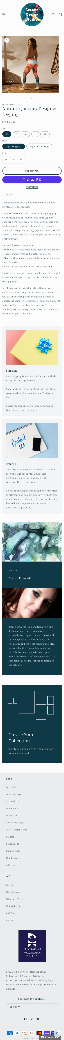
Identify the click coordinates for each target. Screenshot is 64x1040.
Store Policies (13, 891)
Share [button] (9, 194)
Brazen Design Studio (34, 1039)
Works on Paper (14, 794)
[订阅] (54, 1007)
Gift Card (10, 913)
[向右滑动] (38, 98)
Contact (10, 920)
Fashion (10, 836)
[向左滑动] (25, 98)
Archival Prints (14, 801)
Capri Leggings (14, 146)
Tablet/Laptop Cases (16, 829)
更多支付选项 (32, 187)
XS (7, 134)
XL (45, 134)
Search (9, 884)
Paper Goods (12, 843)
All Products (12, 865)
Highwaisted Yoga (39, 146)
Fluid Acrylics (13, 850)
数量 (4, 153)
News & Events (13, 906)
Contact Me (51, 1037)
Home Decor (12, 808)
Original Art (12, 787)
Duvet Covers (13, 815)
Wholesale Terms (15, 899)
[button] (3, 14)
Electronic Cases (14, 822)
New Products (13, 857)
